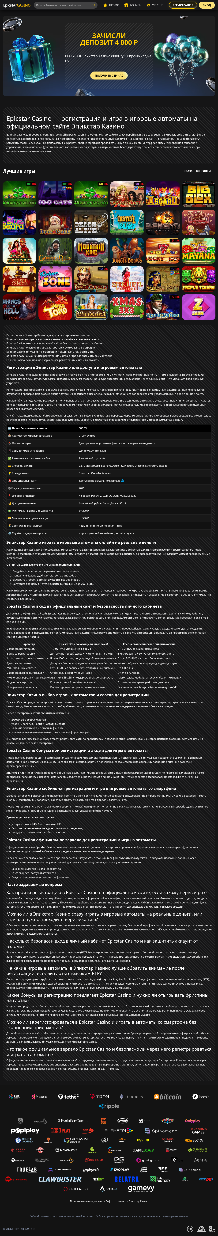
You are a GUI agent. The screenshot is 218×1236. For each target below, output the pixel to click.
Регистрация (183, 5)
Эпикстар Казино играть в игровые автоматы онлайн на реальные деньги (52, 339)
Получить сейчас (109, 75)
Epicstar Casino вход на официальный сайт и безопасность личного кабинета (55, 343)
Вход (207, 5)
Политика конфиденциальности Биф (90, 1201)
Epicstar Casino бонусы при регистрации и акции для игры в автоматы (50, 351)
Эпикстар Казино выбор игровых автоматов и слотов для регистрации (50, 347)
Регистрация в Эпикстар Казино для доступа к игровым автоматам (48, 335)
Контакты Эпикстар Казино (133, 1201)
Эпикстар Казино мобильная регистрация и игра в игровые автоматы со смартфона (59, 356)
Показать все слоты (196, 171)
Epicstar (16, 5)
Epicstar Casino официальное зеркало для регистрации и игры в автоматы (52, 360)
